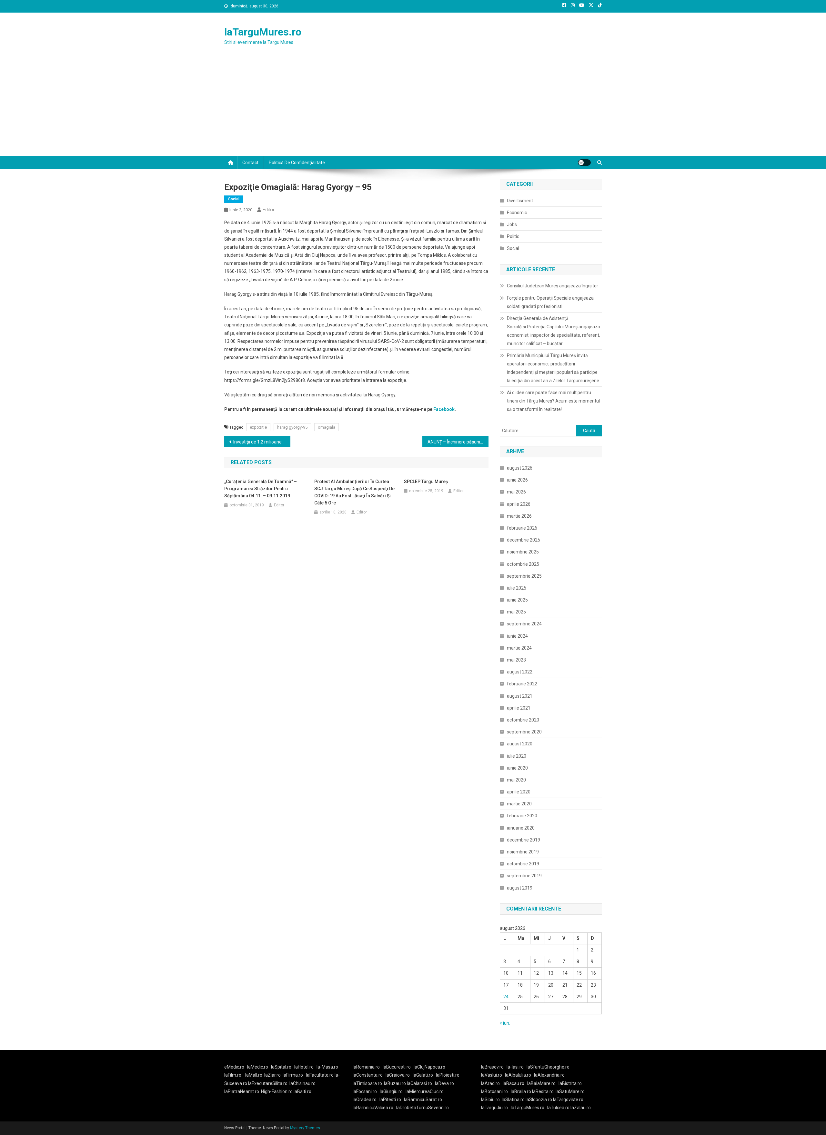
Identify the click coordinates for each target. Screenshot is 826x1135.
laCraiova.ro (398, 1075)
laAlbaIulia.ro (518, 1075)
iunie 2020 (517, 768)
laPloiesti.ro (447, 1075)
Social (233, 199)
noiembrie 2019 (523, 851)
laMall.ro (253, 1075)
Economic (517, 212)
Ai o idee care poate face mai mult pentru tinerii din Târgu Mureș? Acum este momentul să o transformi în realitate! (553, 401)
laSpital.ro (281, 1067)
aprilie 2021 (518, 708)
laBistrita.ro (570, 1083)
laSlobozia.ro (539, 1099)
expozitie (258, 427)
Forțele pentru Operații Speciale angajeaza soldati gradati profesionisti (550, 302)
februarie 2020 (522, 815)
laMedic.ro (258, 1067)
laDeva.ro (444, 1083)
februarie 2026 (522, 528)
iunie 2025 (517, 599)
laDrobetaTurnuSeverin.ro (422, 1107)
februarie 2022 (522, 683)
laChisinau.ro (302, 1083)
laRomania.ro (366, 1067)
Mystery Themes (305, 1128)
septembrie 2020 (524, 731)
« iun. (505, 1023)
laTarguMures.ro (262, 32)
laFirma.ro (293, 1075)
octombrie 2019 (523, 863)
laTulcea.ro (558, 1107)
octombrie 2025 (523, 564)
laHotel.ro (304, 1067)
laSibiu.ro (490, 1099)
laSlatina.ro (513, 1099)
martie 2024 (519, 648)
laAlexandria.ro (549, 1075)
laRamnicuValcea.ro (373, 1107)
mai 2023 (516, 659)
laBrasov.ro (492, 1067)
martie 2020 (519, 803)
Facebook (444, 409)
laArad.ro (490, 1083)
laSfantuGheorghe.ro (548, 1067)
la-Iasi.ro (515, 1067)
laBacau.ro (513, 1083)
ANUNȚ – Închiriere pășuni (454, 441)
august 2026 (519, 468)
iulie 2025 (516, 588)
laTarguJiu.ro (496, 1107)
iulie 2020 (516, 756)
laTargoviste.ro (568, 1099)
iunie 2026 (517, 480)
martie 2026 (519, 516)
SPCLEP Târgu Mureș (426, 481)
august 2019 (519, 888)
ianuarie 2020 (521, 828)
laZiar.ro (272, 1075)
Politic (513, 236)
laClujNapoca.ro (429, 1067)
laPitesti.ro (390, 1099)
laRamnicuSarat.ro (423, 1099)
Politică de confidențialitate (297, 162)
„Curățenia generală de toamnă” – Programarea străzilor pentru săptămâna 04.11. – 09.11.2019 (260, 488)
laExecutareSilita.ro (267, 1083)
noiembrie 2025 (523, 551)
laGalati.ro (423, 1075)
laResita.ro (543, 1091)
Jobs (512, 224)
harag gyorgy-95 (292, 427)
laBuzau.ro (395, 1083)
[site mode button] (584, 162)
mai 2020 (516, 779)
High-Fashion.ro (277, 1091)
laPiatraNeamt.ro (241, 1091)
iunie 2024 (517, 636)
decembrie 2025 (523, 540)
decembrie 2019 (523, 839)
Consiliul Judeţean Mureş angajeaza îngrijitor (552, 285)
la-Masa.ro (327, 1067)
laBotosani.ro (494, 1091)
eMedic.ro (234, 1067)
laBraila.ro (521, 1091)
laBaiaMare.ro (541, 1083)
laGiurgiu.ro (393, 1091)
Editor (269, 209)
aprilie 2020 (518, 791)
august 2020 (519, 743)
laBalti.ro (302, 1091)
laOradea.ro (365, 1099)
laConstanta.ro (368, 1075)
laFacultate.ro (320, 1075)
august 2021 (519, 696)
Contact (250, 162)
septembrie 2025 (524, 576)
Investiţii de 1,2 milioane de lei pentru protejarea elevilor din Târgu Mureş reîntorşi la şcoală (261, 441)
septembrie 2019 (524, 875)
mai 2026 (516, 491)
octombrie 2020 (523, 719)
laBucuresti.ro (397, 1067)
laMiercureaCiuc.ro (425, 1091)
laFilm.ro (232, 1075)
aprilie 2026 (518, 504)
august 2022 (519, 671)
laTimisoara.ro (367, 1083)
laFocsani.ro (365, 1091)
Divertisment (520, 200)
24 (506, 996)
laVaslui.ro (493, 1075)
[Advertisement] (413, 108)
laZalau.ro (580, 1107)
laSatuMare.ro (570, 1091)
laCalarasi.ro (419, 1083)
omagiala (326, 427)
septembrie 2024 (524, 623)
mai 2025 (516, 611)
